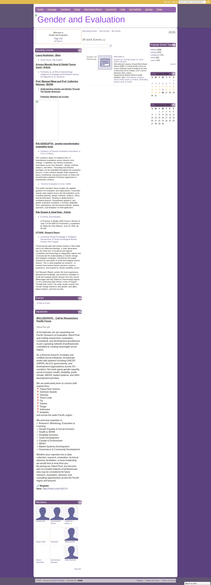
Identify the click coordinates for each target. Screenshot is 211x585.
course (153, 60)
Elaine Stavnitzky (40, 561)
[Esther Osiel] (43, 534)
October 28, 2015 (120, 60)
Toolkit (68, 184)
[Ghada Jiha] (43, 513)
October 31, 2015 (136, 60)
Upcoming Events (89, 31)
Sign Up (167, 2)
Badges (140, 580)
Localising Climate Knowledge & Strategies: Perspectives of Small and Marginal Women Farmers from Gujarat (58, 239)
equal (116, 80)
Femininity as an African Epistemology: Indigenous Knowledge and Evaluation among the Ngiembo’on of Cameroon (59, 74)
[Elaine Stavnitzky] (43, 552)
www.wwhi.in (119, 57)
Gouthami (54, 542)
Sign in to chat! (191, 583)
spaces (127, 80)
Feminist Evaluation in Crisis (53, 184)
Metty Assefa (70, 542)
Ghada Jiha (40, 521)
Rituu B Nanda (58, 580)
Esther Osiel (41, 542)
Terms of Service (169, 580)
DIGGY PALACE (120, 62)
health (129, 82)
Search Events (111, 46)
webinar (153, 50)
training (153, 52)
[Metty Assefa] (71, 534)
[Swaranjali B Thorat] (57, 513)
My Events (116, 31)
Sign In (174, 2)
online (152, 58)
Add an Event (44, 303)
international (131, 77)
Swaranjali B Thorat (55, 522)
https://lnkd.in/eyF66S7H (55, 488)
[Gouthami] (57, 534)
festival (135, 80)
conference (155, 55)
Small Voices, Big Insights (51, 60)
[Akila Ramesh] (71, 552)
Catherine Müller (69, 522)
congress (140, 77)
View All (77, 569)
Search (208, 2)
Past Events (104, 31)
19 (163, 89)
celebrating (143, 80)
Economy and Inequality (50, 217)
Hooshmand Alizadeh (55, 561)
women (117, 82)
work (122, 82)
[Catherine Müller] (71, 513)
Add (173, 32)
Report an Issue (152, 580)
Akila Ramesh (70, 560)
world (121, 80)
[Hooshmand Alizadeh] (57, 552)
